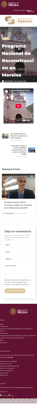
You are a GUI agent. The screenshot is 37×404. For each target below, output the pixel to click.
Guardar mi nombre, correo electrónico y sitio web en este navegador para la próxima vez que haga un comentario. (17, 282)
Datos (2, 324)
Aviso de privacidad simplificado (9, 366)
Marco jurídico (4, 373)
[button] (18, 27)
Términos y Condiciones (7, 368)
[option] (18, 195)
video (6, 38)
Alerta (2, 340)
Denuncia (3, 342)
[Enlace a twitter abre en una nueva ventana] (11, 395)
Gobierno (23, 10)
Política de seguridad (6, 370)
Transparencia (4, 333)
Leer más (10, 357)
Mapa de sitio (4, 375)
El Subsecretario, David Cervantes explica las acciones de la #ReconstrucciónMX (18, 205)
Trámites (16, 10)
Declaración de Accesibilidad (8, 361)
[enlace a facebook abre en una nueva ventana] (4, 395)
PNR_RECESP (9, 81)
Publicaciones (4, 326)
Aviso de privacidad (5, 364)
